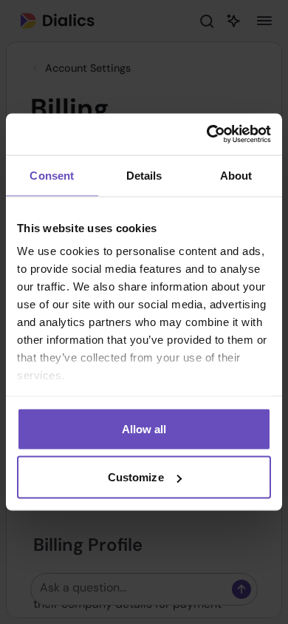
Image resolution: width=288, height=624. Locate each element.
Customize (136, 477)
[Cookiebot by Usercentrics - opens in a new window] (207, 134)
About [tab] (236, 175)
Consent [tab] (52, 175)
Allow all (144, 428)
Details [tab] (144, 175)
